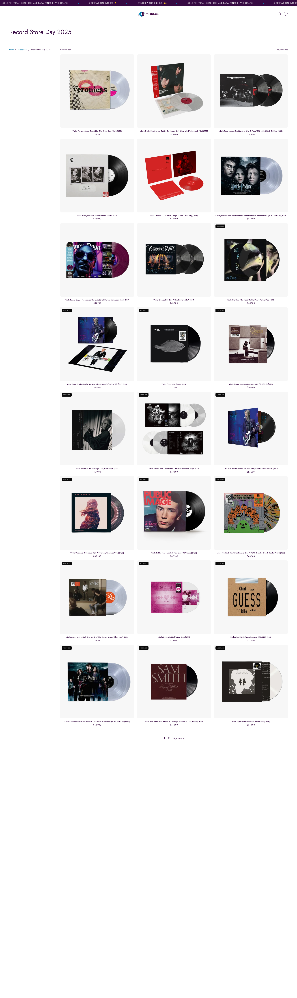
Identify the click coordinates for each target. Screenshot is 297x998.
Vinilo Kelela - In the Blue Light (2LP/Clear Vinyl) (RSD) (97, 469)
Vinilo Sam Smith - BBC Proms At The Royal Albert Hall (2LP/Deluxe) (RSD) (174, 722)
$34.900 (251, 725)
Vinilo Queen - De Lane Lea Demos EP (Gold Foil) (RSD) (251, 384)
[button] (279, 14)
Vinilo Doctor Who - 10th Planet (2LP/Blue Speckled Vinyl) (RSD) (173, 469)
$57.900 (97, 388)
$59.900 (97, 472)
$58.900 (174, 303)
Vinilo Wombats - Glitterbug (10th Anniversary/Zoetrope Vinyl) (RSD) (97, 553)
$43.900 (97, 135)
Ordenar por (65, 49)
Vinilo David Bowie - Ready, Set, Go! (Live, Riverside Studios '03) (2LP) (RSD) (97, 384)
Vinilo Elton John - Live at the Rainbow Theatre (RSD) (97, 216)
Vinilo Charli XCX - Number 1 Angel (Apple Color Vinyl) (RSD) (174, 216)
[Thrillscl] (148, 14)
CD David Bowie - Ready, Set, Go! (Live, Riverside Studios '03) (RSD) (251, 469)
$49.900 (174, 135)
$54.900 (251, 219)
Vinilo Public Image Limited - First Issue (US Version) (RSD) (174, 553)
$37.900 (251, 641)
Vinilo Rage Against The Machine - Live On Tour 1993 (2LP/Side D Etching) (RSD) (251, 131)
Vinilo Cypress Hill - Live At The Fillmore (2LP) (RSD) (173, 300)
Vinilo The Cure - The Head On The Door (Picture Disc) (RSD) (251, 300)
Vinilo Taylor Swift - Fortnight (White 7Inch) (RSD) (251, 722)
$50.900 (251, 388)
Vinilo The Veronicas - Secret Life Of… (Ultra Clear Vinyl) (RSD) (97, 131)
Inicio (11, 49)
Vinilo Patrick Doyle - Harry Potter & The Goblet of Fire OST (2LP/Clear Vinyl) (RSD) (97, 722)
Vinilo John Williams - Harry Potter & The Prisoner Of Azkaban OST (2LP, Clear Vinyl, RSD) (250, 216)
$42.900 (174, 556)
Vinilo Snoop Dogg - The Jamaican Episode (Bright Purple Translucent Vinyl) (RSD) (97, 300)
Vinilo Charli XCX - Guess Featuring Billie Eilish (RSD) (250, 637)
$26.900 (251, 472)
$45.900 (251, 303)
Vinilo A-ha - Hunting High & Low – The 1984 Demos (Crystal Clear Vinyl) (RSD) (97, 637)
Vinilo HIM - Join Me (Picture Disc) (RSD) (174, 637)
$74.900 (174, 388)
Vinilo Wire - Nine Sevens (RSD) (173, 384)
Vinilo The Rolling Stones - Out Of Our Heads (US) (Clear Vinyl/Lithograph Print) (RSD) (174, 131)
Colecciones (22, 49)
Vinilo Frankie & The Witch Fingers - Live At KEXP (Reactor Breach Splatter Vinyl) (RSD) (251, 553)
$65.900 (174, 725)
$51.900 (251, 135)
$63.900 (174, 472)
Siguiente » (178, 738)
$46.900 (97, 219)
